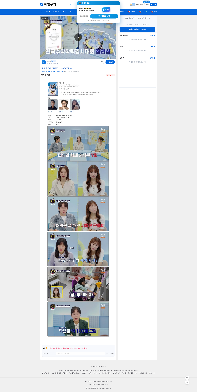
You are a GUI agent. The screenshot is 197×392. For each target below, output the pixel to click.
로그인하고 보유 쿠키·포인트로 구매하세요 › (137, 18)
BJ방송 (133, 11)
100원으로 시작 (104, 16)
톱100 (48, 11)
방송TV (56, 11)
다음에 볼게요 (84, 16)
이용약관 (87, 381)
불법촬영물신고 (103, 384)
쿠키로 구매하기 (137, 29)
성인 (155, 11)
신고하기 (111, 75)
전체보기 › (152, 35)
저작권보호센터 (93, 384)
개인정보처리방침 (96, 381)
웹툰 (122, 11)
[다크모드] (132, 4)
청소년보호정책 (107, 381)
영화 (71, 11)
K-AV (144, 11)
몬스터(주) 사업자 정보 (98, 366)
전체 (64, 11)
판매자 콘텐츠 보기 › (52, 63)
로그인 (153, 4)
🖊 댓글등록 (110, 353)
